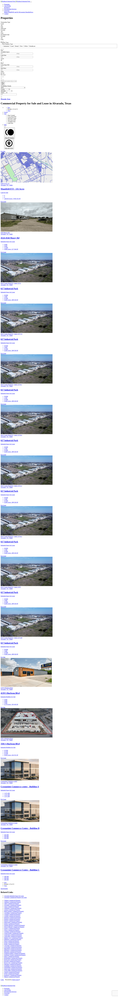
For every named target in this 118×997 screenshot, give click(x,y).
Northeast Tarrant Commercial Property (15, 955)
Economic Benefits (25, 12)
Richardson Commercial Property (13, 958)
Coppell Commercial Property (12, 914)
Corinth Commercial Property (12, 916)
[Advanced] (1, 78)
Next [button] (9, 110)
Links (2, 979)
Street (2, 888)
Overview (7, 10)
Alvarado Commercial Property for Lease (15, 897)
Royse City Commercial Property (13, 962)
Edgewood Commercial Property (13, 922)
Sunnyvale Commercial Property (13, 969)
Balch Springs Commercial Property (14, 911)
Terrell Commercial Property (12, 972)
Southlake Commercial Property (13, 966)
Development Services (10, 9)
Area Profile (7, 6)
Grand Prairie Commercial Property (13, 933)
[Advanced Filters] (3, 83)
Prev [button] (9, 107)
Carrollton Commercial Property (13, 913)
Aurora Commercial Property (12, 910)
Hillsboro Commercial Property (12, 939)
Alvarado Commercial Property (12, 905)
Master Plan (7, 12)
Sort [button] (5, 114)
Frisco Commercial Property (12, 930)
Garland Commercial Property (12, 931)
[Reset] (1, 41)
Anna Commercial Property (11, 906)
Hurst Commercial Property (11, 941)
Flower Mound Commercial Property (14, 927)
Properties (7, 4)
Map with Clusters (9, 138)
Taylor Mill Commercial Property (13, 970)
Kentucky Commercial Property (13, 975)
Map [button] (5, 124)
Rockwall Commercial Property (12, 959)
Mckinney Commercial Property (13, 950)
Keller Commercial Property (12, 944)
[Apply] (3, 41)
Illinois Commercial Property (12, 977)
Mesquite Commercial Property (12, 952)
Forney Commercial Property (12, 928)
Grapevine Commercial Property (13, 934)
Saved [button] (6, 112)
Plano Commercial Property (11, 956)
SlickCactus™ (16, 979)
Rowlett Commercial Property (12, 961)
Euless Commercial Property (12, 924)
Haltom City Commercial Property (13, 938)
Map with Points (9, 148)
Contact (6, 13)
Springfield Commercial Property (13, 967)
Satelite (6, 888)
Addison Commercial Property (12, 902)
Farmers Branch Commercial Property (14, 925)
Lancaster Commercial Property (12, 945)
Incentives (7, 7)
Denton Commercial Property (12, 919)
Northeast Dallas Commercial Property (14, 953)
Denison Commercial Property (12, 917)
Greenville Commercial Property (13, 936)
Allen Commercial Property (11, 903)
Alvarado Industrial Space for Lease (14, 896)
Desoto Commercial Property (12, 920)
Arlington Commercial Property (12, 908)
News (31, 12)
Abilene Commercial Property (12, 900)
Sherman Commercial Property (12, 964)
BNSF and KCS (15, 12)
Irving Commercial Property (11, 942)
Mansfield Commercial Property (13, 948)
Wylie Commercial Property (11, 973)
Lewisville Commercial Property (13, 947)
